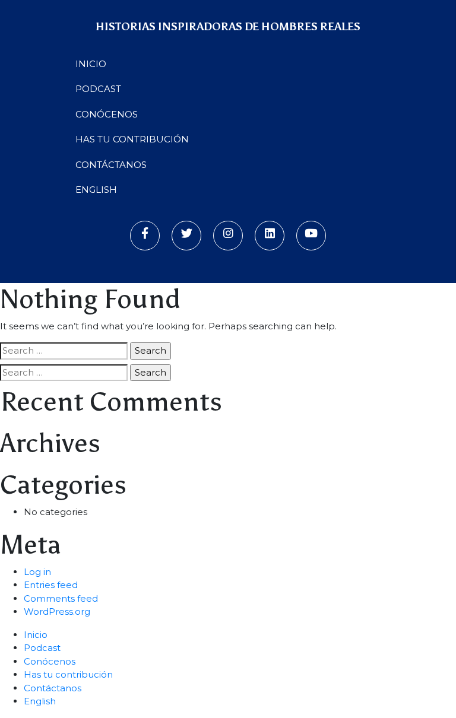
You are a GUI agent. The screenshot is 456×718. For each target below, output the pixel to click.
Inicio (90, 63)
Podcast (98, 88)
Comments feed (61, 598)
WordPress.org (57, 611)
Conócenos (106, 114)
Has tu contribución (132, 139)
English (96, 189)
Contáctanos (111, 164)
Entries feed (51, 584)
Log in (37, 571)
